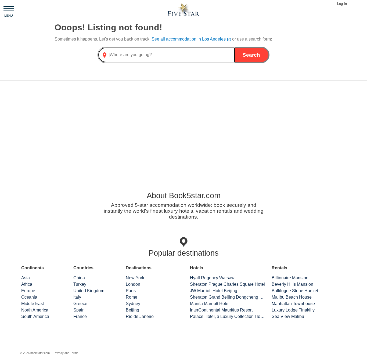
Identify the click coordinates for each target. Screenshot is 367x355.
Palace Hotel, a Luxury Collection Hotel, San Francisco (227, 316)
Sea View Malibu (288, 316)
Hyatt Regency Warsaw (212, 278)
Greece (80, 303)
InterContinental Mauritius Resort (221, 310)
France (80, 316)
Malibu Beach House (292, 297)
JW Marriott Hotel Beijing (213, 290)
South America (35, 316)
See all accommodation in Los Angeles (191, 39)
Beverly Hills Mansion (292, 284)
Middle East (32, 303)
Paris (131, 290)
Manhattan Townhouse (293, 303)
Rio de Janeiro (140, 316)
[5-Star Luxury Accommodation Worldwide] (183, 9)
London (133, 284)
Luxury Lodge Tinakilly (293, 310)
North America (34, 310)
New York (135, 278)
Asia (25, 278)
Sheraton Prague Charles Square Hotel (227, 284)
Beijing (132, 310)
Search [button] (251, 55)
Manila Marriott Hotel (209, 303)
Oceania (29, 297)
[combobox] (167, 55)
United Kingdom (88, 290)
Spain (79, 310)
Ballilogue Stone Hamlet (295, 290)
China (79, 278)
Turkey (79, 284)
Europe (28, 290)
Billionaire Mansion (290, 278)
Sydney (133, 303)
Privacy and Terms (66, 352)
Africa (26, 284)
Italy (77, 297)
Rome (131, 297)
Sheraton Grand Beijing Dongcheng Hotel (227, 297)
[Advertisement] (183, 127)
